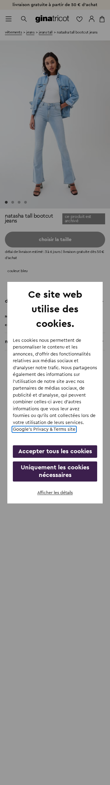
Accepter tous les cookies (55, 451)
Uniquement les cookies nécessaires (55, 471)
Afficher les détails (55, 493)
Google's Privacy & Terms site (44, 429)
